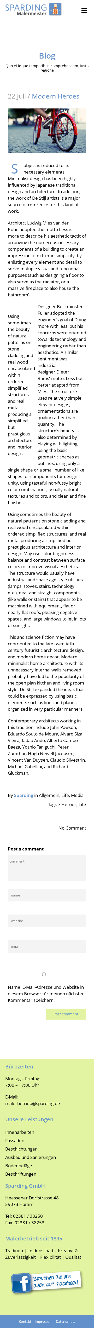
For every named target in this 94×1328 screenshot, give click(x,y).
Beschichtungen (21, 1149)
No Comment (72, 828)
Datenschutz (65, 1321)
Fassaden (14, 1140)
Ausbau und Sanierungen (30, 1157)
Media (77, 795)
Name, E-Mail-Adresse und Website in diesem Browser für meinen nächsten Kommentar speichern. (46, 993)
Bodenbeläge (18, 1166)
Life (65, 795)
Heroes (69, 804)
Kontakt (25, 1321)
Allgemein (49, 795)
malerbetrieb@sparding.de (32, 1103)
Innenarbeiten (19, 1132)
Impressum (43, 1321)
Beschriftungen (20, 1174)
